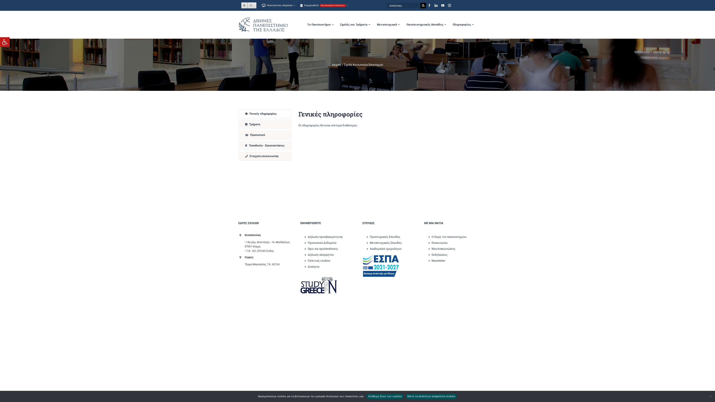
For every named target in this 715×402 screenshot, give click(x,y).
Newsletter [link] (438, 260)
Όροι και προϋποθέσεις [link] (323, 249)
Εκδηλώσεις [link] (439, 254)
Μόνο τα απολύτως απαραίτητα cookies (431, 396)
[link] (5, 42)
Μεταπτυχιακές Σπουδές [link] (386, 243)
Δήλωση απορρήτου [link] (321, 254)
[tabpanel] (384, 135)
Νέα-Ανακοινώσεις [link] (443, 249)
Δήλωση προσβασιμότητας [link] (325, 237)
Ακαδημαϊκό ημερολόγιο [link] (385, 249)
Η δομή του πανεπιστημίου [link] (449, 237)
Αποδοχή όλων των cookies (385, 396)
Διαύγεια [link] (313, 266)
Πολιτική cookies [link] (319, 260)
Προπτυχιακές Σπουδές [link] (385, 237)
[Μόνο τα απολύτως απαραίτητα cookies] (710, 396)
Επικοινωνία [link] (439, 243)
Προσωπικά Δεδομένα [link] (322, 243)
